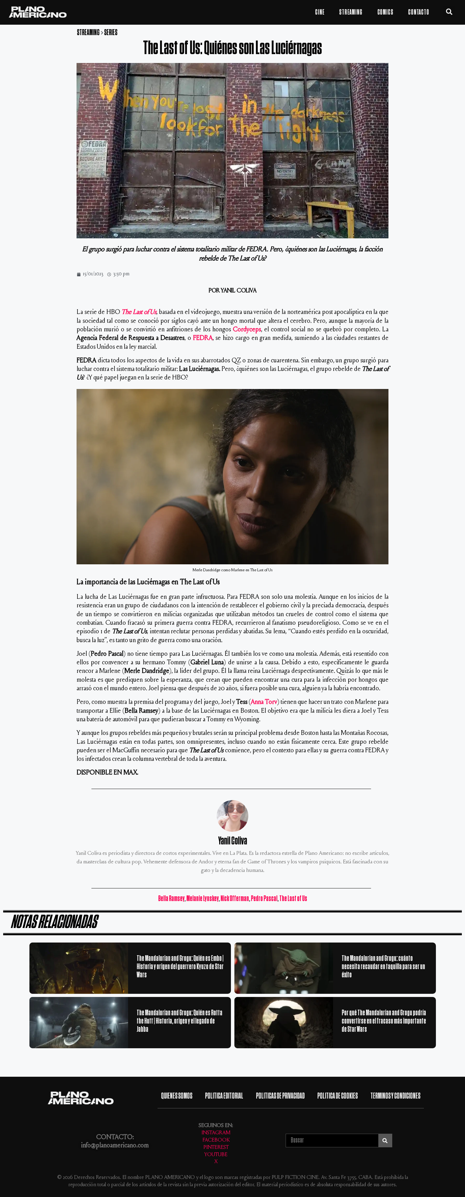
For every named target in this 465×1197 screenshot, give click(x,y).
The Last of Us (138, 312)
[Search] (385, 1140)
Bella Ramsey (171, 898)
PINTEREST (216, 1147)
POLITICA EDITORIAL (224, 1096)
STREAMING (350, 12)
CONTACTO (418, 12)
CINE (319, 12)
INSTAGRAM (216, 1133)
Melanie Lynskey (202, 898)
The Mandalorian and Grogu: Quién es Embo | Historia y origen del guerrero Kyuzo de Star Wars (180, 966)
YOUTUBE (215, 1155)
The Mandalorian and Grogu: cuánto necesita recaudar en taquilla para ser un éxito (383, 966)
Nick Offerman (234, 898)
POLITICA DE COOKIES (337, 1096)
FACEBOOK (216, 1140)
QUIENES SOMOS (176, 1096)
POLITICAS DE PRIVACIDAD (280, 1096)
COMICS (385, 12)
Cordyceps (247, 330)
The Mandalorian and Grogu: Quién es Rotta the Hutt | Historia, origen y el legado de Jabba (179, 1021)
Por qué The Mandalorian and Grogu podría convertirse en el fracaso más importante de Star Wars (384, 1021)
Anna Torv (264, 702)
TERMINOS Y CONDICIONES (395, 1096)
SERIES (110, 32)
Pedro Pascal (264, 898)
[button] (449, 11)
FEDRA (203, 338)
